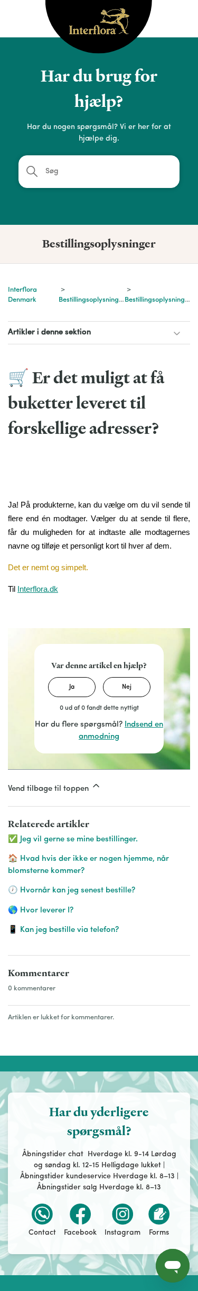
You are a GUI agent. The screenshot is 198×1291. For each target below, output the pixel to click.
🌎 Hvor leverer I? (40, 911)
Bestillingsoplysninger (92, 299)
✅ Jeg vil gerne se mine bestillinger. (73, 839)
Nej (126, 687)
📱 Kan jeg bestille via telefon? (63, 930)
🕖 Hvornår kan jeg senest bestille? (71, 891)
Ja (71, 687)
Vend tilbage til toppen (49, 789)
